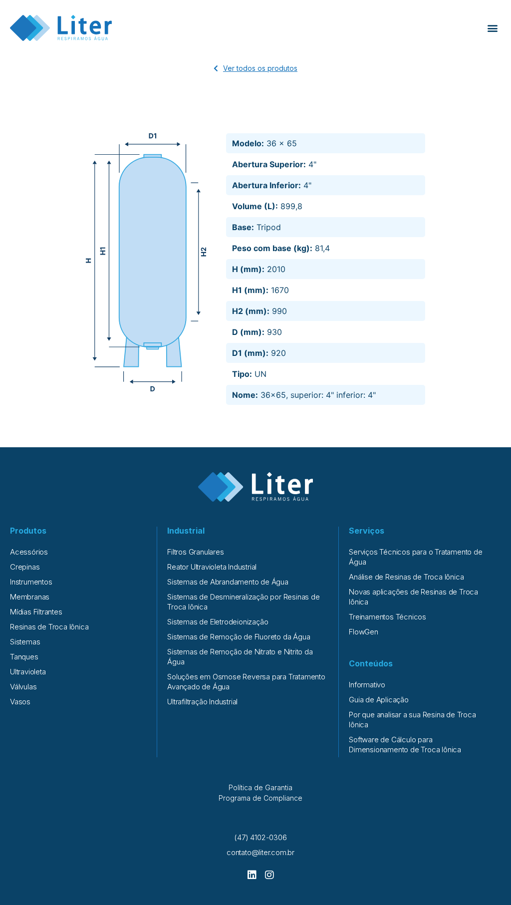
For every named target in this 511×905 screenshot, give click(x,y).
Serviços (366, 531)
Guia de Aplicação (379, 699)
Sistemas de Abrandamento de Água (227, 582)
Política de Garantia (260, 787)
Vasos (20, 701)
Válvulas (23, 686)
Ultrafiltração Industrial (202, 701)
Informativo (367, 684)
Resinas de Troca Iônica (49, 626)
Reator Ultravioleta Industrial (211, 567)
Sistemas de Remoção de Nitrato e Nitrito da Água (239, 656)
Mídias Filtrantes (36, 611)
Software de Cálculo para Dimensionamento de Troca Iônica (405, 744)
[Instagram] (269, 875)
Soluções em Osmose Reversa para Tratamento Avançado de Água (246, 681)
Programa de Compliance (260, 798)
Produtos (28, 531)
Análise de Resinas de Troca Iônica (406, 577)
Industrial (186, 531)
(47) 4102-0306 (260, 837)
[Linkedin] (252, 875)
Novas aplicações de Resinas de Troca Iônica (413, 596)
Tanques (24, 656)
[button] (493, 28)
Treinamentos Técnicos (387, 616)
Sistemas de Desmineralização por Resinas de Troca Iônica (243, 601)
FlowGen (363, 631)
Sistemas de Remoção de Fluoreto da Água (238, 636)
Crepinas (24, 567)
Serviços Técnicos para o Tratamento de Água (415, 557)
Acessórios (29, 552)
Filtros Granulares (195, 552)
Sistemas (25, 641)
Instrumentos (31, 582)
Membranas (29, 597)
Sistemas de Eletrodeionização (217, 621)
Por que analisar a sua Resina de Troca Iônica (412, 719)
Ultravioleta (28, 671)
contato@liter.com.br (260, 852)
